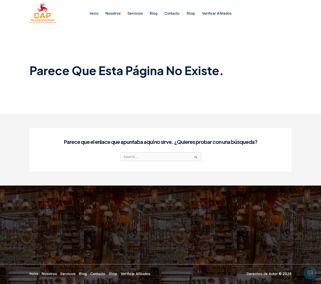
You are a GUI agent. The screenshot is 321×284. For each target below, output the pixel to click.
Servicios (135, 13)
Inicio (94, 13)
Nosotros (113, 13)
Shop (190, 13)
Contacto (171, 13)
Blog (153, 13)
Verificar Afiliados (216, 13)
